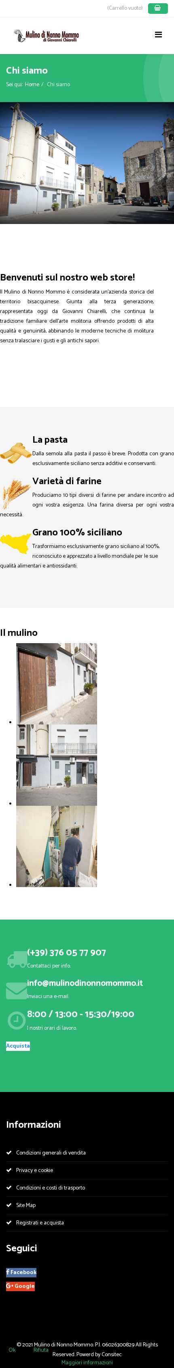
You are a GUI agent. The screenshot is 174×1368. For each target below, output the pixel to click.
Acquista (18, 1046)
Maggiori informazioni (87, 1363)
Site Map (25, 1205)
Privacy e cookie (34, 1170)
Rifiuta (41, 1350)
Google (24, 1286)
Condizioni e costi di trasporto (50, 1188)
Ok (11, 1350)
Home (32, 84)
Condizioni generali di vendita (50, 1153)
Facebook (22, 1272)
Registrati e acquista (39, 1223)
